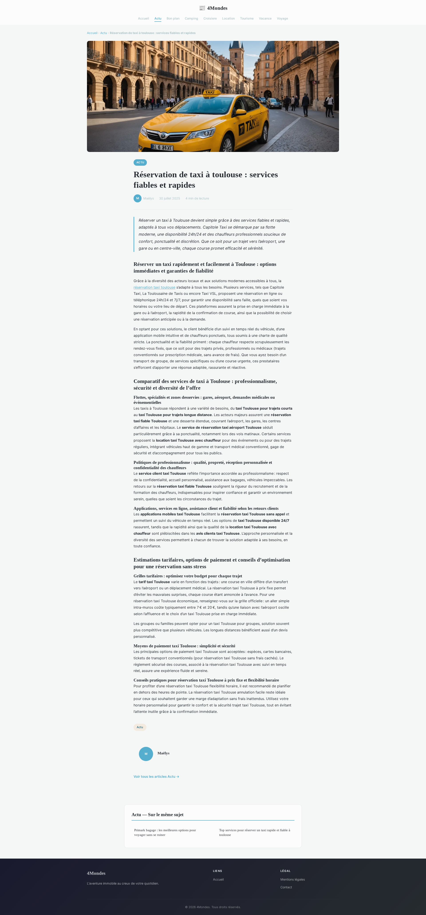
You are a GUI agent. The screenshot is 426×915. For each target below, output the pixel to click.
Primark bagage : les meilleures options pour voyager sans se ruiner (165, 832)
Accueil (143, 18)
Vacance (265, 18)
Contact (286, 887)
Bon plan (173, 18)
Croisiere (210, 18)
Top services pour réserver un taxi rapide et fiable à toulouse (254, 832)
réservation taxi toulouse (154, 287)
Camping (191, 18)
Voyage (282, 18)
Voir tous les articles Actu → (156, 776)
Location (228, 18)
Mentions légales (292, 879)
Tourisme (247, 18)
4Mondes (213, 8)
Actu (157, 18)
